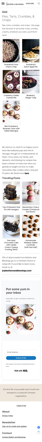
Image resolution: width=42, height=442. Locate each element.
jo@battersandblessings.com (16, 270)
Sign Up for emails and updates (14, 426)
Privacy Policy (7, 416)
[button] (21, 319)
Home (4, 11)
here (27, 173)
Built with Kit (21, 370)
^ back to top (21, 406)
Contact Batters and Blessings (14, 437)
